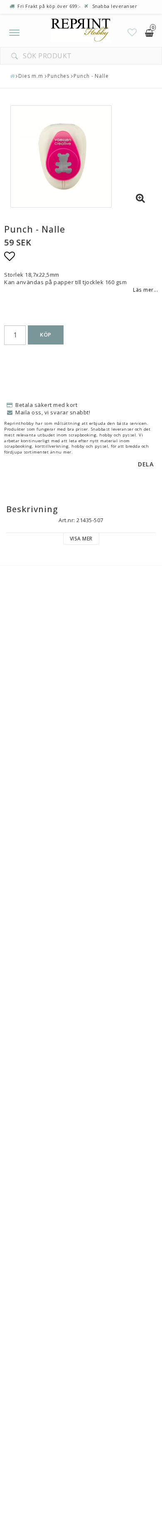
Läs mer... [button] (145, 289)
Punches (58, 75)
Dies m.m (30, 75)
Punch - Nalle (91, 75)
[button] (132, 32)
